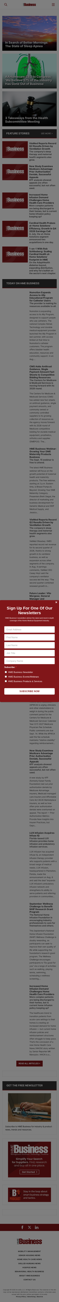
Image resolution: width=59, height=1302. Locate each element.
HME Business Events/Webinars (23, 677)
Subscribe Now (29, 691)
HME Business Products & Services (25, 681)
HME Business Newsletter (20, 672)
